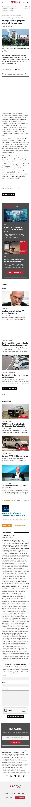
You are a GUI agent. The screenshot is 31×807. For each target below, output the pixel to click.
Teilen (19, 69)
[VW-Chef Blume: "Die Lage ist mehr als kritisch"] (15, 473)
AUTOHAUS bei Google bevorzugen (14, 74)
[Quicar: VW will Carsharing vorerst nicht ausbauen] (15, 362)
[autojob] (25, 500)
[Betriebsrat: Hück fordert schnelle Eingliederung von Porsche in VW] (15, 330)
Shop (6, 793)
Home (3, 15)
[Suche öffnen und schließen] (24, 2)
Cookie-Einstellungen (24, 803)
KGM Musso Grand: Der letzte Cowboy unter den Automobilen (14, 425)
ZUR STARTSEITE (8, 194)
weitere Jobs (6, 525)
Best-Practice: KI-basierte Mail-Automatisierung (14, 260)
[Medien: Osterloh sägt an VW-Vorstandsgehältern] (15, 298)
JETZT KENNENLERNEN (15, 272)
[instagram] (11, 775)
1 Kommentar (9, 69)
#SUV (10, 453)
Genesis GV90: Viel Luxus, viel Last (15, 456)
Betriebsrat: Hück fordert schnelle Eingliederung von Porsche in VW (15, 344)
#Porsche (11, 340)
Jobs (13, 793)
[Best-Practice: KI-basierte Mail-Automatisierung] (16, 247)
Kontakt (9, 798)
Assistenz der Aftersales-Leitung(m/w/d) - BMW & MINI (13, 514)
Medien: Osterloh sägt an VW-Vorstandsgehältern (13, 312)
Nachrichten (9, 15)
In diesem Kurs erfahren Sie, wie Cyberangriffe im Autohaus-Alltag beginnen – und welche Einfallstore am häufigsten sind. (15, 236)
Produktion (5, 123)
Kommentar (5, 689)
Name (3, 682)
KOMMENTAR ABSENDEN (15, 716)
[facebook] (7, 775)
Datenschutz (15, 803)
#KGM (10, 421)
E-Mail (3, 675)
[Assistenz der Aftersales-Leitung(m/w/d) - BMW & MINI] (5, 508)
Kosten (7, 166)
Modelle (18, 117)
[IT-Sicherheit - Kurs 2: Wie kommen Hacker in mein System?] (16, 215)
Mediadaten (22, 793)
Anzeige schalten (20, 525)
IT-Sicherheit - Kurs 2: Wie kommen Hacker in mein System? (14, 229)
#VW (4, 288)
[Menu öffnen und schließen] (3, 2)
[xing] (15, 775)
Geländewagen (6, 115)
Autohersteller (17, 15)
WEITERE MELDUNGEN (9, 388)
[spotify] (23, 775)
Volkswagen (5, 113)
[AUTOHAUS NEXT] (11, 206)
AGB (10, 803)
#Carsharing (12, 372)
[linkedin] (19, 775)
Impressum (4, 803)
